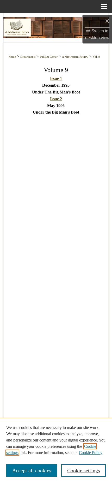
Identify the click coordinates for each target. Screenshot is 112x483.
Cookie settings (83, 470)
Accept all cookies (31, 470)
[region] (56, 450)
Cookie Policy (90, 452)
